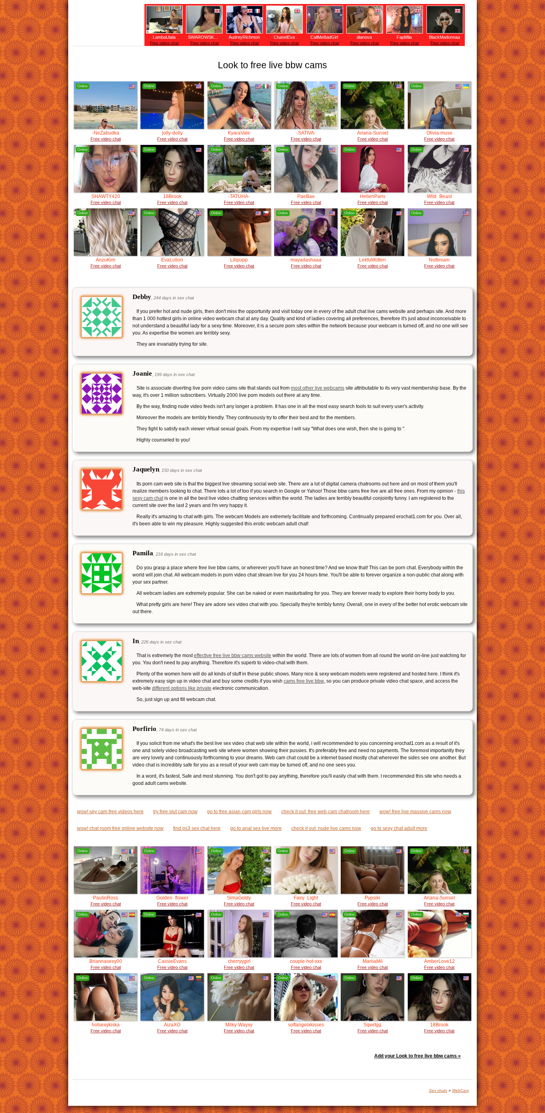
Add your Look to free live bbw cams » (417, 1056)
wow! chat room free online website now (120, 828)
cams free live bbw (304, 681)
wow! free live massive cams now (415, 811)
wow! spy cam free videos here (110, 811)
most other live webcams (317, 388)
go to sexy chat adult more (399, 828)
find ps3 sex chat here (197, 828)
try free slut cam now (175, 811)
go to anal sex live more (256, 828)
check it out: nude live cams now (326, 828)
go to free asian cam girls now (239, 811)
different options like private (181, 688)
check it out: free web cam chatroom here (325, 811)
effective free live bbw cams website (232, 655)
